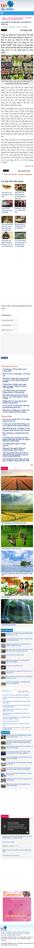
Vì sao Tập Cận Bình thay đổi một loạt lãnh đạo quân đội (16, 406)
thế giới (20, 174)
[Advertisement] (17, 262)
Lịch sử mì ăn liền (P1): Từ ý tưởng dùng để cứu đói (16, 420)
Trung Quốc (28, 174)
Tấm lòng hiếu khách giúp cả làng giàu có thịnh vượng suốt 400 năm (16, 460)
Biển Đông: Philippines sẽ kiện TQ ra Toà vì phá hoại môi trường (16, 411)
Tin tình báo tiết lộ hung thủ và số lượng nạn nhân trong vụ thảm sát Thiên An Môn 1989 (18, 768)
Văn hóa (3, 933)
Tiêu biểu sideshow (18, 18)
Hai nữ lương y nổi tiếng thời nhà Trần (16, 434)
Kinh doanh (25, 932)
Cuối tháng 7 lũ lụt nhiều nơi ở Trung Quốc (15, 370)
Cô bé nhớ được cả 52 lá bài (11, 855)
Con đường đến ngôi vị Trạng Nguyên (14, 444)
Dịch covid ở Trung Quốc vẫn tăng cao (16, 375)
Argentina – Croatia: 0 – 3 (10, 846)
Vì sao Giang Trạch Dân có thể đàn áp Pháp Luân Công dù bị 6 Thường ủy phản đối (18, 752)
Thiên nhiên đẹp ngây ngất (9, 625)
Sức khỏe (16, 933)
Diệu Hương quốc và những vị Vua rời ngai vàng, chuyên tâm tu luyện (16, 429)
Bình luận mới (6, 691)
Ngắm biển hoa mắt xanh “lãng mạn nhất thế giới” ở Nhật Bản (17, 574)
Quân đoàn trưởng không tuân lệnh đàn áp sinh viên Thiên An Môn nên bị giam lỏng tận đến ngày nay (19, 742)
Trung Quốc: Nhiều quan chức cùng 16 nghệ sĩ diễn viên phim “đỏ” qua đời (15, 386)
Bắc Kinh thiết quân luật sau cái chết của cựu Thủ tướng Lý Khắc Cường (15, 396)
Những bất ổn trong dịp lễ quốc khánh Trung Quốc (15, 402)
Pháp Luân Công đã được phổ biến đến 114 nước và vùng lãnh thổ (18, 682)
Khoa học (4, 935)
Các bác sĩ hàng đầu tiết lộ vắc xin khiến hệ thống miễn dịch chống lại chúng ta (16, 718)
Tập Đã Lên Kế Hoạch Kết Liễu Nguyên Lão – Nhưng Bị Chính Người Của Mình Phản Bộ (17, 837)
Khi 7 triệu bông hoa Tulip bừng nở (11, 491)
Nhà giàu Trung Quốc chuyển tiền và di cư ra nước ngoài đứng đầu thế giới (16, 380)
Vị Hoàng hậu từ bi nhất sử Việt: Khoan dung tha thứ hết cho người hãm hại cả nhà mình (16, 439)
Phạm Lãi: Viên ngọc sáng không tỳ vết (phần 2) (16, 695)
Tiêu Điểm (8, 932)
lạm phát (14, 174)
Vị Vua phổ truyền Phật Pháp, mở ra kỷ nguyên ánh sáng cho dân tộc (16, 425)
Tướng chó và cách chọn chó (14, 665)
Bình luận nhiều (23, 691)
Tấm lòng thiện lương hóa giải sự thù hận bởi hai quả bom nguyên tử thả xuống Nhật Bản (15, 454)
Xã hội (14, 932)
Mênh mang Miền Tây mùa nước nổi (11, 548)
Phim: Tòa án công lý (8, 842)
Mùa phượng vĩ (6, 597)
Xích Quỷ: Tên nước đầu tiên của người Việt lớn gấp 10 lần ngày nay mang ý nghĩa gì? (19, 650)
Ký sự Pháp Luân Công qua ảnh (15, 655)
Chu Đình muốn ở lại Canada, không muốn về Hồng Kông (14, 391)
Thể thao (9, 933)
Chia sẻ (21, 933)
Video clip (5, 816)
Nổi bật (9, 935)
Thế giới (10, 18)
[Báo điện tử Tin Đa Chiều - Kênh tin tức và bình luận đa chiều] (7, 10)
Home (4, 18)
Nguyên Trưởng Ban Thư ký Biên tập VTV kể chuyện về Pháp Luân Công (18, 644)
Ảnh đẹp (4, 468)
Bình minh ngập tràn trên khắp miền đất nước (14, 523)
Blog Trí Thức (16, 935)
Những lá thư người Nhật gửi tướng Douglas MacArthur (14, 449)
